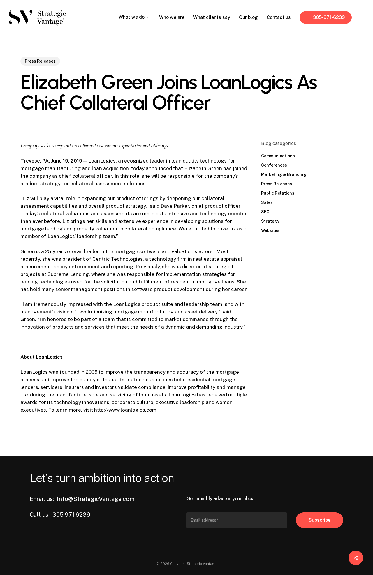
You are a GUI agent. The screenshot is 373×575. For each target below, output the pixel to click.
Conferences (274, 165)
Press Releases (40, 61)
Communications (278, 156)
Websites (270, 230)
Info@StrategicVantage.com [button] (96, 498)
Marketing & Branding (283, 174)
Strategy (270, 221)
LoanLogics (102, 161)
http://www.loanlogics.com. (126, 410)
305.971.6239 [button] (71, 514)
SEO (265, 211)
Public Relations (277, 193)
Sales (267, 202)
